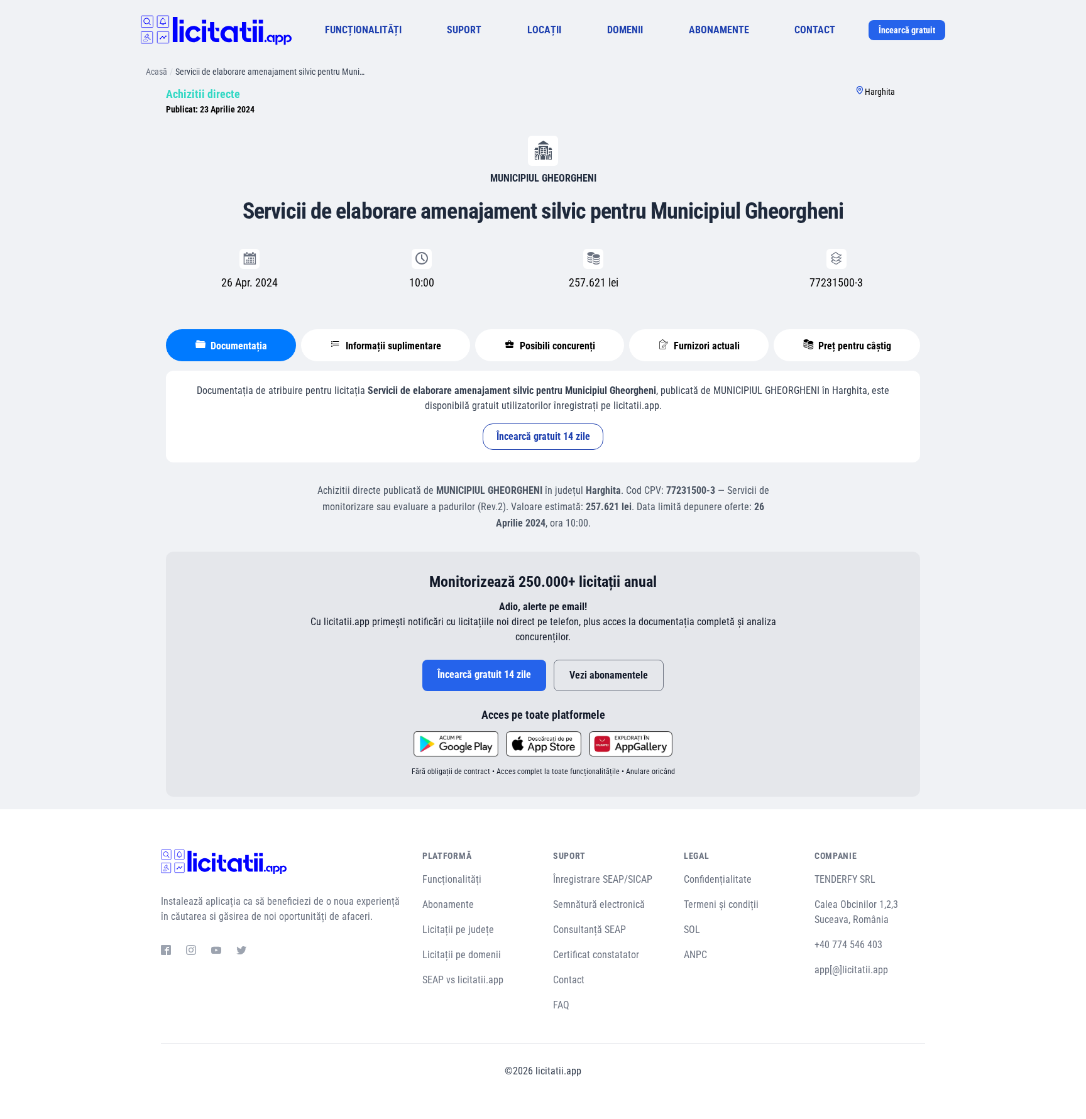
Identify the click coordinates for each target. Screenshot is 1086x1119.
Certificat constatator (596, 955)
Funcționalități (451, 879)
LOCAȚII (544, 30)
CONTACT (814, 30)
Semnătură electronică (599, 904)
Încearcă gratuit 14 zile (543, 436)
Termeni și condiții (721, 904)
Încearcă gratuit (907, 30)
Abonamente (448, 904)
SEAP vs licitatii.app (462, 980)
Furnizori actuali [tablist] (705, 346)
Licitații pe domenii (461, 955)
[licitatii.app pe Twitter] (241, 951)
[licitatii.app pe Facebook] (166, 951)
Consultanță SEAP (589, 930)
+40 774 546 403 (848, 945)
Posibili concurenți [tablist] (556, 346)
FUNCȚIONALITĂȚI (363, 30)
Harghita (880, 92)
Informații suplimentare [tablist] (392, 346)
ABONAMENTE (719, 30)
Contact (568, 980)
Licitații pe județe (458, 930)
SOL (692, 930)
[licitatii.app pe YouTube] (216, 951)
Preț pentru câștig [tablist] (853, 346)
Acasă (156, 72)
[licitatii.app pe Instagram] (191, 951)
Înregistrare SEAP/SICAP (602, 879)
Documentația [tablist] (237, 346)
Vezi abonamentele (608, 675)
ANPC (695, 955)
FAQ (561, 1005)
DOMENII (625, 30)
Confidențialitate (718, 879)
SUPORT (464, 30)
